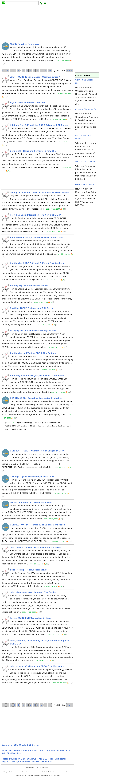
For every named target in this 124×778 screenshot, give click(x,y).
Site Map (11, 753)
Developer (14, 759)
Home (5, 750)
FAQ (36, 750)
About (17, 750)
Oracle (22, 745)
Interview (50, 750)
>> (49, 71)
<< (3, 71)
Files (50, 759)
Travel (44, 762)
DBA (23, 759)
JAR (39, 759)
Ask (4, 753)
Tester (5, 759)
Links (12, 762)
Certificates (60, 759)
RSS (68, 750)
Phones (35, 762)
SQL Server (33, 745)
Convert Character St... (86, 109)
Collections (27, 750)
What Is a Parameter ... (86, 162)
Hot (10, 750)
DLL (45, 759)
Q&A (18, 762)
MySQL (14, 745)
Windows (31, 759)
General (6, 745)
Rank (69, 71)
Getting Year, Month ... (86, 184)
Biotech (26, 762)
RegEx (5, 762)
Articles (60, 750)
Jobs (42, 750)
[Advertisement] (37, 24)
